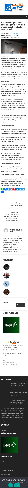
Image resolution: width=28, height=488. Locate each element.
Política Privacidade (7, 470)
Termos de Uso (5, 474)
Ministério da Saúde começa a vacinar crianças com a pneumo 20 (18, 393)
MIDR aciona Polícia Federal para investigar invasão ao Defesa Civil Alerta (18, 385)
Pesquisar (5, 302)
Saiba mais (17, 485)
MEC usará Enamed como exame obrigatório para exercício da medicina (17, 402)
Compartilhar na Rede (15, 33)
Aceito (10, 485)
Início (2, 462)
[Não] (26, 482)
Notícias (3, 430)
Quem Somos (5, 466)
